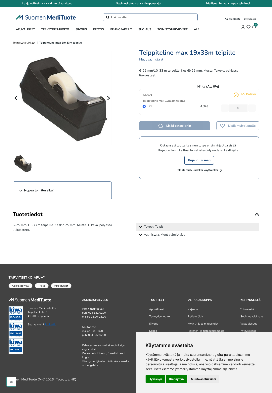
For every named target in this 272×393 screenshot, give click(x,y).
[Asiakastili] (243, 26)
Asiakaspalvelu (20, 285)
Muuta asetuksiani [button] (203, 379)
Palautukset (61, 285)
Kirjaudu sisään (199, 160)
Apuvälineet (25, 29)
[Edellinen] (16, 98)
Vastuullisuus (248, 324)
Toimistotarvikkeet (173, 29)
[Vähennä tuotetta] (225, 108)
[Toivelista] (248, 26)
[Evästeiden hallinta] (11, 382)
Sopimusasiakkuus (251, 316)
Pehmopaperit (121, 29)
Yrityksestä (250, 18)
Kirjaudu (193, 309)
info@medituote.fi (93, 309)
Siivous (81, 29)
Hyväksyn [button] (155, 379)
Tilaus (41, 285)
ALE (196, 29)
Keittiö (98, 29)
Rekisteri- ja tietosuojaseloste (206, 331)
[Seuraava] (108, 98)
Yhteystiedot (248, 331)
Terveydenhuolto (55, 29)
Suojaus (144, 29)
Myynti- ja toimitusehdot (203, 324)
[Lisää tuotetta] (252, 108)
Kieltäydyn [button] (176, 379)
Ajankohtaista (233, 18)
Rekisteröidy (195, 316)
